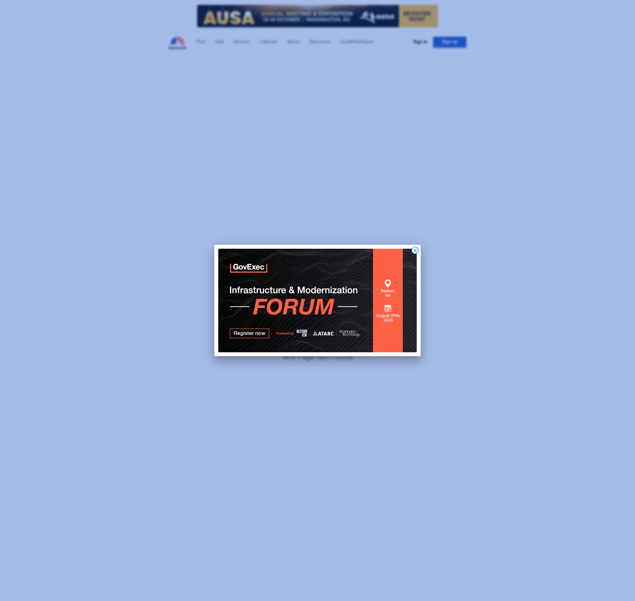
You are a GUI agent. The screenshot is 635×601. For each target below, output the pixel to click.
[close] (415, 250)
